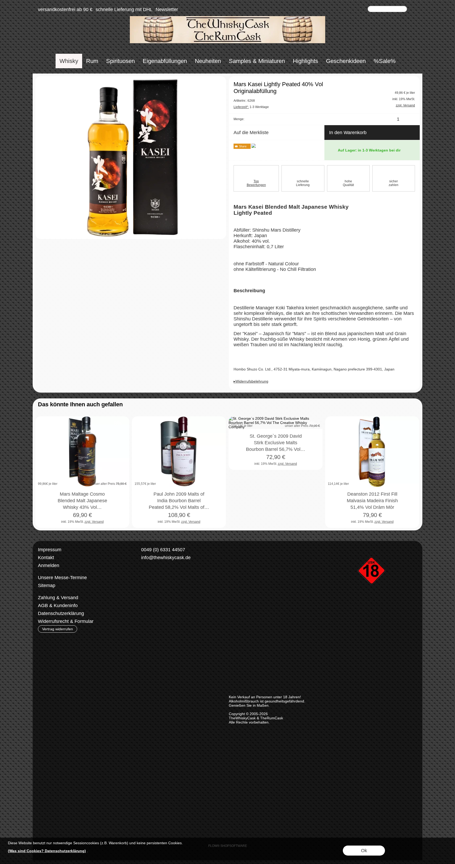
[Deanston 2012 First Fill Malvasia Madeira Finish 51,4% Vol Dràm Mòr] (372, 451)
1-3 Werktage (251, 107)
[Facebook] (139, 576)
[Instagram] (153, 576)
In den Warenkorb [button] (348, 132)
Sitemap (46, 585)
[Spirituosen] (120, 61)
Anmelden (48, 565)
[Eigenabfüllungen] (165, 61)
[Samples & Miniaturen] (257, 61)
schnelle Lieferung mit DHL (124, 9)
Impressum (49, 549)
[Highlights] (305, 61)
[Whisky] (69, 61)
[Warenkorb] (362, 9)
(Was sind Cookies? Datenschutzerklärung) (47, 851)
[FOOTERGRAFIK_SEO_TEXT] (372, 548)
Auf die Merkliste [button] (251, 132)
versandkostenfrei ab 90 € (65, 9)
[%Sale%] (385, 61)
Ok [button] (364, 850)
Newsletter (167, 9)
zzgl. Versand (94, 522)
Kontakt (46, 557)
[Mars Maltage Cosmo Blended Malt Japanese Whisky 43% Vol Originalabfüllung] (82, 451)
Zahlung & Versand (58, 597)
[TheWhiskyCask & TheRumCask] (227, 18)
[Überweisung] (163, 598)
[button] (413, 9)
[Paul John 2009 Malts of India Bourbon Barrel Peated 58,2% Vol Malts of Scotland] (179, 451)
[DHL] (142, 598)
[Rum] (92, 61)
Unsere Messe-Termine (62, 577)
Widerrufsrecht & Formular (65, 621)
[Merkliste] (352, 9)
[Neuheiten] (208, 61)
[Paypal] (184, 598)
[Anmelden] (343, 9)
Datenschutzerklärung (61, 613)
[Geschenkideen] (346, 61)
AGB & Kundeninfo (58, 605)
